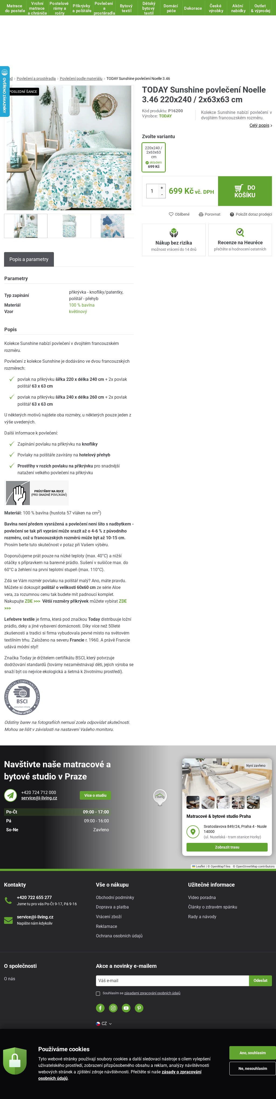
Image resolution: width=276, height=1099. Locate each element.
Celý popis (259, 125)
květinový (78, 311)
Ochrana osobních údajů (119, 935)
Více (95, 795)
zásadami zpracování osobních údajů (152, 993)
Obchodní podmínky (115, 897)
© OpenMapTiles (219, 866)
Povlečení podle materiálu (81, 78)
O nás (9, 978)
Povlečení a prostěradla (36, 78)
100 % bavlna (82, 305)
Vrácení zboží (109, 916)
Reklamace (106, 926)
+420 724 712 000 (38, 792)
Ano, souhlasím (253, 1053)
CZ (104, 1023)
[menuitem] (103, 1024)
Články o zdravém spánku (212, 907)
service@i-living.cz (39, 797)
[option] (25, 226)
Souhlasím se (141, 993)
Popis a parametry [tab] (29, 259)
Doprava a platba (112, 907)
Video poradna (202, 897)
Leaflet (200, 866)
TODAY (165, 116)
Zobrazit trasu (227, 847)
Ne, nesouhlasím (253, 1068)
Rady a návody (202, 916)
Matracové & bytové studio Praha (219, 816)
